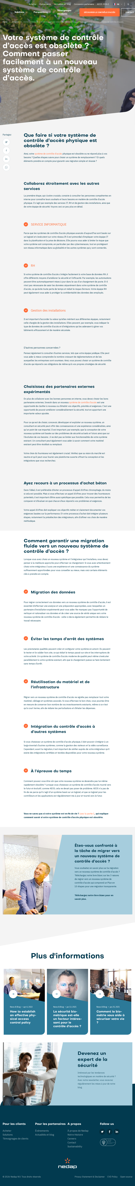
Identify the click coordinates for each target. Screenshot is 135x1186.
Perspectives (41, 12)
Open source (126, 1176)
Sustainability (75, 1146)
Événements (45, 4)
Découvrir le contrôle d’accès (99, 12)
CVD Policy (112, 1176)
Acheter (32, 4)
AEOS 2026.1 (103, 4)
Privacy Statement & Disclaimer (90, 1176)
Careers (72, 1138)
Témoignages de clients (64, 12)
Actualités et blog (62, 4)
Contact (72, 1142)
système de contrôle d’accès (48, 153)
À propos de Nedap (78, 1130)
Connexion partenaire (84, 4)
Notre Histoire (75, 1134)
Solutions (19, 12)
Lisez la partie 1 (87, 813)
